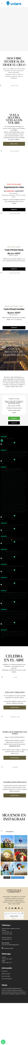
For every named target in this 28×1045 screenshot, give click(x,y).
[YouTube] (16, 908)
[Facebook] (6, 908)
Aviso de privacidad (6, 978)
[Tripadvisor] (12, 908)
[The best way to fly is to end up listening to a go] (20, 855)
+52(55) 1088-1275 (7, 962)
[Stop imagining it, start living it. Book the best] (20, 868)
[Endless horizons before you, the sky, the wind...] (7, 868)
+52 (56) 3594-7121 (7, 939)
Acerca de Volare (6, 976)
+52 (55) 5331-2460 (7, 934)
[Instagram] (9, 908)
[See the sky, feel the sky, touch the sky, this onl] (20, 841)
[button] (3, 1042)
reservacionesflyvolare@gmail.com (10, 944)
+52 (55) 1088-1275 (7, 932)
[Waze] (22, 908)
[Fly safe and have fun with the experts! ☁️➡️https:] (7, 855)
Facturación (4, 971)
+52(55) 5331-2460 (7, 959)
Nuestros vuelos (6, 973)
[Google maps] (19, 908)
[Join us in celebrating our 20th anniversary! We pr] (7, 841)
